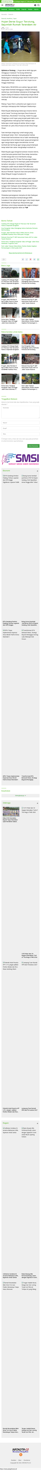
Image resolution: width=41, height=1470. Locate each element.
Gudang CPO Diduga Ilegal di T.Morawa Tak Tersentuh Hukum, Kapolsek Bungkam (18, 224)
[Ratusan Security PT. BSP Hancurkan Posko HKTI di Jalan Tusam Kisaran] (31, 293)
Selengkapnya (20, 795)
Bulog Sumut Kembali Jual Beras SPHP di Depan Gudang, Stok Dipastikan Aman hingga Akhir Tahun (30, 623)
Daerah (3, 18)
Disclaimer (27, 1460)
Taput (14, 18)
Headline (9, 18)
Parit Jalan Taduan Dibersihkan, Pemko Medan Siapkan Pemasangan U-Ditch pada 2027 (19, 247)
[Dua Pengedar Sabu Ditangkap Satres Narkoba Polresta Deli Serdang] (31, 273)
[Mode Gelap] (35, 5)
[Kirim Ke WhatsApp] (38, 259)
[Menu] (2, 5)
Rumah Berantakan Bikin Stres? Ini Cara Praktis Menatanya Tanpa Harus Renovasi (11, 1430)
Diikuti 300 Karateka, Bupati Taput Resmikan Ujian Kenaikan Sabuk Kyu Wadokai (10, 820)
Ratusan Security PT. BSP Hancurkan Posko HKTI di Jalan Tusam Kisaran (19, 238)
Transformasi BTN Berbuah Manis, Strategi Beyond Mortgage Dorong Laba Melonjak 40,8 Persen (29, 778)
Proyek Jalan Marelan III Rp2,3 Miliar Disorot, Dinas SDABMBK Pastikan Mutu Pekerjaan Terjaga (17, 233)
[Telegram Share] (34, 259)
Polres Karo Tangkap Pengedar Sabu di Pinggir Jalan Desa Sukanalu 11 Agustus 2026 (20, 242)
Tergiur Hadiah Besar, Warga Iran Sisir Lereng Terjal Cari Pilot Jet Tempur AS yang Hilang (29, 1430)
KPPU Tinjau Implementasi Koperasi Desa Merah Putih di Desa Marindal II (11, 777)
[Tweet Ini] (26, 259)
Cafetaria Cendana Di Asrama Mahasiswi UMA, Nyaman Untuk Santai (10, 1275)
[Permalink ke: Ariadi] (2, 28)
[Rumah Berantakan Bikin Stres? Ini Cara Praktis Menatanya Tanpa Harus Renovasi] (11, 1354)
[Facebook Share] (22, 259)
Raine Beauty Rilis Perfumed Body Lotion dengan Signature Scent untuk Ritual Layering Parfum (29, 1275)
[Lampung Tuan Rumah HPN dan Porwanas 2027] (30, 1034)
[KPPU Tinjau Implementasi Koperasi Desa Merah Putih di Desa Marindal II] (11, 701)
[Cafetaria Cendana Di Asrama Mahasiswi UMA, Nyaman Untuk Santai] (11, 1199)
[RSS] (20, 1454)
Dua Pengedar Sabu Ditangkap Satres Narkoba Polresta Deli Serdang (19, 229)
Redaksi (13, 1460)
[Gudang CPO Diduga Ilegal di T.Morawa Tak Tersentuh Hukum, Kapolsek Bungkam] (10, 273)
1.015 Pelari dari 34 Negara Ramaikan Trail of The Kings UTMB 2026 (29, 955)
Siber (20, 1460)
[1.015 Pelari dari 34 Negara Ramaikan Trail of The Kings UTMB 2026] (30, 879)
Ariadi (6, 28)
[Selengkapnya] (37, 471)
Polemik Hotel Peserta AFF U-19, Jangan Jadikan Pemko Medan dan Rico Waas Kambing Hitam (11, 1110)
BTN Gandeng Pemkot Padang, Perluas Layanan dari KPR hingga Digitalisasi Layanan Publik (11, 623)
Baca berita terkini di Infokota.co (20, 253)
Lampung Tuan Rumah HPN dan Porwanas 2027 (29, 1109)
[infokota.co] (9, 5)
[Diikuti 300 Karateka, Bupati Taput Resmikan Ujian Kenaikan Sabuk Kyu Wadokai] (11, 811)
